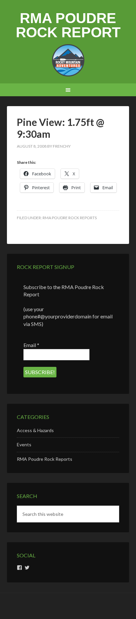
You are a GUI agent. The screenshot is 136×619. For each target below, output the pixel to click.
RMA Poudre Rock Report (68, 25)
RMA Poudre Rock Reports (70, 217)
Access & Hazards (35, 430)
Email (31, 345)
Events (24, 444)
